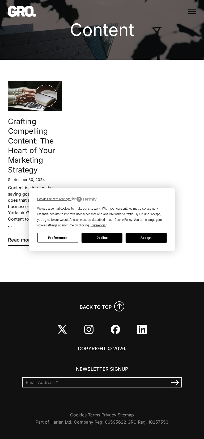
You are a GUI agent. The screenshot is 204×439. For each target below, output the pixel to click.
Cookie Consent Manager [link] (54, 199)
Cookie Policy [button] (123, 219)
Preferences (57, 238)
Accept (146, 238)
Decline (102, 238)
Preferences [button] (98, 225)
